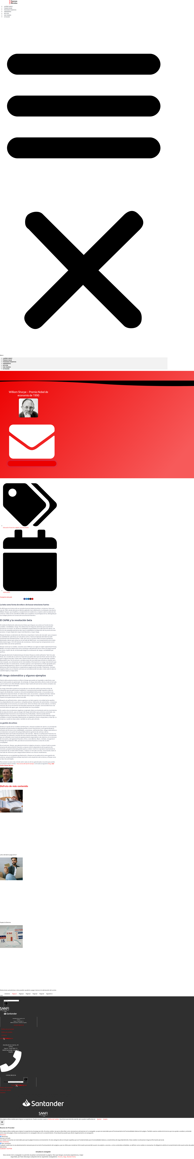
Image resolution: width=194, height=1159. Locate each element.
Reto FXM (5, 365)
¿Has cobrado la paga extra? (8, 855)
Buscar (6, 999)
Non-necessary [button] (4, 1141)
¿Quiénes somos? (7, 358)
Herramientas (7, 363)
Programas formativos (9, 362)
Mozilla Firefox (71, 1157)
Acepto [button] (105, 1119)
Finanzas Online (7, 360)
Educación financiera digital (11, 527)
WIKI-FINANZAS (7, 367)
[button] (83, 187)
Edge (64, 1157)
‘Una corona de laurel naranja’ (25, 763)
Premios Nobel (24, 527)
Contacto (4, 1035)
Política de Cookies (53, 1119)
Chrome (60, 1157)
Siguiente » (49, 994)
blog (49, 763)
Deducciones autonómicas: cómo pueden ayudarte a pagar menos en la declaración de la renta (28, 990)
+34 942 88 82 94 (18, 1025)
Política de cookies (6, 1032)
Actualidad (7, 17)
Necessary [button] (3, 1135)
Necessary (5, 1136)
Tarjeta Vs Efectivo (5, 922)
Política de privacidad (7, 1029)
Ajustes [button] (99, 1119)
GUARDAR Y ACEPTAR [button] (6, 1148)
